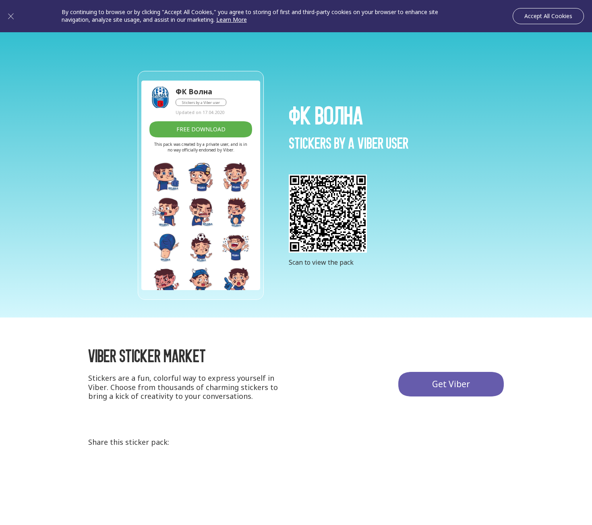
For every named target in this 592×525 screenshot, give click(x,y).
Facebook (159, 474)
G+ (99, 474)
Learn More (231, 19)
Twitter (129, 474)
